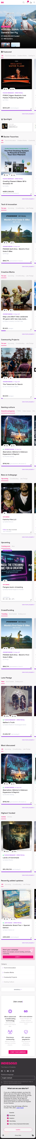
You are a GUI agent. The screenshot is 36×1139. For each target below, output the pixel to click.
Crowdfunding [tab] (20, 208)
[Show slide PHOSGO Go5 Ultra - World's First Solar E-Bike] (15, 45)
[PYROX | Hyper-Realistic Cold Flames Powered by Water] (16, 74)
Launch (17, 957)
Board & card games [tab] (8, 411)
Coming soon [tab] (5, 546)
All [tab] (2, 55)
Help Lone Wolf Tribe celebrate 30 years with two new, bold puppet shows (15, 319)
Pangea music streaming (13, 587)
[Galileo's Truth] (16, 701)
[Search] (24, 2)
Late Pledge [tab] (29, 208)
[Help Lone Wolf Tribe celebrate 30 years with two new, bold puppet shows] (16, 295)
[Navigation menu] (34, 2)
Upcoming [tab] (11, 208)
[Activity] (27, 2)
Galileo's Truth (9, 722)
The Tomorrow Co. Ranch (13, 384)
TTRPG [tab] (18, 411)
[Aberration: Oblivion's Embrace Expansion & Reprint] (16, 430)
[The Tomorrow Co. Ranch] (16, 363)
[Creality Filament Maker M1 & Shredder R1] (16, 160)
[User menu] (30, 2)
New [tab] (13, 546)
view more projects (28, 113)
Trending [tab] (4, 614)
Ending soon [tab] (22, 614)
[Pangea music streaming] (16, 566)
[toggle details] (31, 109)
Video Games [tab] (27, 411)
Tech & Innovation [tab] (10, 55)
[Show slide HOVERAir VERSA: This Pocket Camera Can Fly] (5, 45)
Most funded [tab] (13, 614)
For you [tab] (3, 208)
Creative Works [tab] (22, 55)
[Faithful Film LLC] (16, 498)
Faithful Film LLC (9, 519)
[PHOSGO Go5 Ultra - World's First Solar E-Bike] (16, 228)
